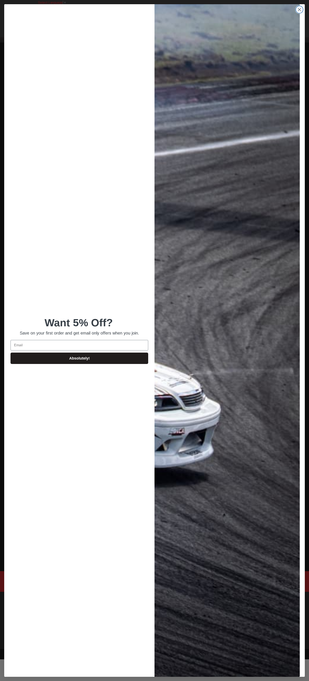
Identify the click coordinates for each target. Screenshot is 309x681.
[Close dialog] (299, 9)
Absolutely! (79, 358)
